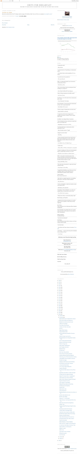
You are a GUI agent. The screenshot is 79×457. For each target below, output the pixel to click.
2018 (60, 290)
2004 (60, 314)
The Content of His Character (64, 325)
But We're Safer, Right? (63, 396)
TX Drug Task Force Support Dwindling (66, 374)
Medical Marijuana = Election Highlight (66, 421)
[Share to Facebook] (24, 16)
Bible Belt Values (62, 348)
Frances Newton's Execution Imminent (65, 353)
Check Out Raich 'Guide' (63, 331)
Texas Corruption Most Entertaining (65, 340)
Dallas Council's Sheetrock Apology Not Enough (67, 379)
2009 (60, 305)
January (61, 438)
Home (28, 24)
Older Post (52, 24)
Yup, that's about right (63, 420)
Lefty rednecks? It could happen (64, 382)
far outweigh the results (48, 14)
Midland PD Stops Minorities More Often (66, 384)
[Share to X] (23, 16)
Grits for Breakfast (39, 5)
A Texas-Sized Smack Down (64, 365)
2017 (60, 292)
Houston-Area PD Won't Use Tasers (65, 342)
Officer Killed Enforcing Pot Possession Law (66, 416)
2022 (60, 283)
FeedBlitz (70, 31)
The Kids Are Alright (63, 360)
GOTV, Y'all (61, 429)
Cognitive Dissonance (63, 368)
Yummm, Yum (61, 404)
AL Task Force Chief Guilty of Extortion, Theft (67, 425)
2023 (60, 282)
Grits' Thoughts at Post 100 (63, 347)
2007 (60, 309)
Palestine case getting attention (64, 415)
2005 (60, 312)
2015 (60, 295)
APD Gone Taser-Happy (63, 323)
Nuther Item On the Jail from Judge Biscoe (66, 402)
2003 (60, 440)
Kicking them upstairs (63, 433)
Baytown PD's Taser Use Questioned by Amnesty (67, 318)
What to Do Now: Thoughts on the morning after (67, 423)
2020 (60, 287)
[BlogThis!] (22, 16)
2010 (60, 304)
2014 (60, 297)
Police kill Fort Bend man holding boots (66, 320)
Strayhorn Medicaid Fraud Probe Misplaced (66, 355)
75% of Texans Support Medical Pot (65, 366)
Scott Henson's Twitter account (64, 19)
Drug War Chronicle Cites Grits (64, 380)
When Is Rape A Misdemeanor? (64, 345)
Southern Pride (61, 387)
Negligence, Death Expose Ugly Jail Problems (67, 361)
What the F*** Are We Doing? (64, 398)
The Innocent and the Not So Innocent (65, 408)
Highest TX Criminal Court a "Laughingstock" (67, 375)
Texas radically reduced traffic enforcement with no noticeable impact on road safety (67, 38)
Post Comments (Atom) (10, 27)
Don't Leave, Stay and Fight (64, 352)
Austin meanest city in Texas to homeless (66, 377)
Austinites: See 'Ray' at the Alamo (65, 326)
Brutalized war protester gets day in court (66, 321)
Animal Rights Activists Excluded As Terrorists (67, 358)
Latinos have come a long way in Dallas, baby (67, 412)
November (61, 317)
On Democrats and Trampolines (64, 385)
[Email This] (21, 16)
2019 (60, 288)
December (61, 315)
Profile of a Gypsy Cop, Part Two (64, 336)
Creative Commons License (71, 448)
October (61, 436)
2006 (60, 310)
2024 (60, 280)
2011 (60, 302)
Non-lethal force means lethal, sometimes (66, 363)
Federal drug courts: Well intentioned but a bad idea (67, 356)
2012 (60, 300)
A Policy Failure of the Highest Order (65, 410)
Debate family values (62, 388)
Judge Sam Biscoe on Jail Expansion (65, 426)
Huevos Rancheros (71, 274)
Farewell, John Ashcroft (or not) (64, 395)
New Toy (60, 328)
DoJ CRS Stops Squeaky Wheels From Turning (67, 413)
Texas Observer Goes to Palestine (64, 431)
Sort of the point (62, 434)
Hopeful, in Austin (62, 428)
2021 (60, 285)
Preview (63, 31)
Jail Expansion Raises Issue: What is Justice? (66, 418)
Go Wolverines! (62, 350)
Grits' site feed (69, 25)
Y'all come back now (62, 390)
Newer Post (4, 24)
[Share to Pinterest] (25, 16)
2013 (60, 299)
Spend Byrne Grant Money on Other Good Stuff (67, 372)
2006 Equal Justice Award (67, 241)
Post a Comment (5, 22)
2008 (60, 307)
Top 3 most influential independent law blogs (69, 249)
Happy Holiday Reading (63, 330)
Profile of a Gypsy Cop (63, 343)
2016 (60, 293)
